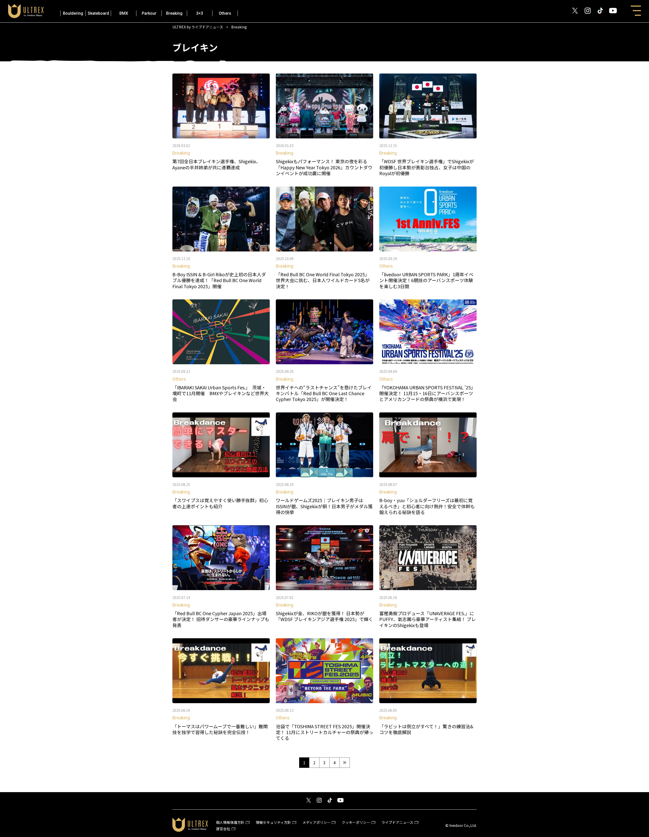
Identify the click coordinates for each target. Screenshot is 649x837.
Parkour (149, 13)
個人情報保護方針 (230, 822)
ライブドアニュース (397, 822)
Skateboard (98, 13)
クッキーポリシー (356, 822)
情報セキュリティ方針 (273, 822)
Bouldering (73, 13)
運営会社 (223, 828)
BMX (123, 13)
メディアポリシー (316, 822)
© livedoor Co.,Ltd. (461, 825)
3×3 (199, 13)
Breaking (174, 13)
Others (225, 13)
